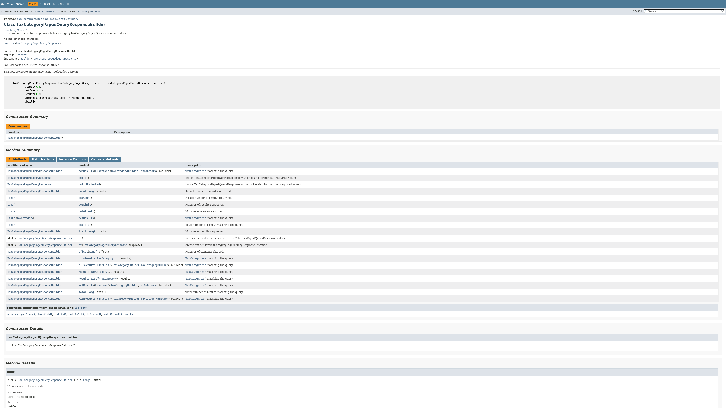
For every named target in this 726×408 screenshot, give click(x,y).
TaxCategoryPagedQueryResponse (38, 43)
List (10, 217)
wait (107, 314)
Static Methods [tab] (42, 159)
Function (101, 170)
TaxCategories (194, 170)
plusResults (87, 258)
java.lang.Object (15, 30)
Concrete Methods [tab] (105, 159)
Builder (9, 43)
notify (59, 314)
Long (91, 191)
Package (21, 4)
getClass (27, 314)
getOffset (85, 211)
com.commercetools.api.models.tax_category (47, 18)
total (82, 292)
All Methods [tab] (17, 159)
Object (20, 54)
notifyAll (75, 314)
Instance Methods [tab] (72, 159)
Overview (7, 4)
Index (60, 4)
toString (93, 314)
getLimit (85, 204)
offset (83, 251)
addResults (86, 170)
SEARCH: (638, 11)
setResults (86, 285)
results (84, 271)
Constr (38, 11)
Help (69, 4)
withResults (87, 298)
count (82, 191)
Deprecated (47, 4)
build (82, 177)
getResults (86, 217)
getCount (85, 197)
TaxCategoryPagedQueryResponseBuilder (34, 137)
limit (82, 231)
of (80, 238)
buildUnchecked (89, 184)
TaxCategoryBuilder (124, 170)
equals (11, 314)
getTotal (85, 224)
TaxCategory (147, 170)
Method (50, 11)
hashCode (44, 314)
